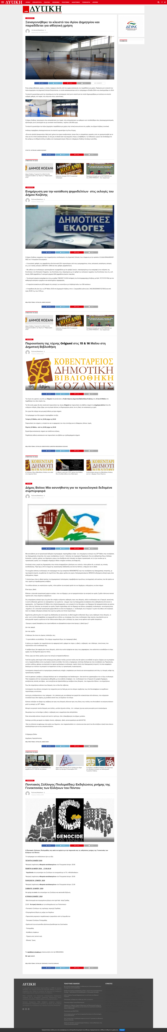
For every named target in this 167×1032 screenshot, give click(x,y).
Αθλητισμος (76, 2)
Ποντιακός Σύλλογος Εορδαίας (50, 963)
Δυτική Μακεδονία (39, 30)
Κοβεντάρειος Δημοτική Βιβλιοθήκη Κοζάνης (54, 446)
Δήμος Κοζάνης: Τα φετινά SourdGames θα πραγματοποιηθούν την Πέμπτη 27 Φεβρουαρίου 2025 (38, 175)
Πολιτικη (47, 2)
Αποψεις (95, 2)
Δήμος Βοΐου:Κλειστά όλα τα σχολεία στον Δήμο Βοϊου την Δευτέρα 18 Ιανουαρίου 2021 (69, 768)
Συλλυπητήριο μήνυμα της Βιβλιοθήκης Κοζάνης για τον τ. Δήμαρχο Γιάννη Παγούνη (99, 473)
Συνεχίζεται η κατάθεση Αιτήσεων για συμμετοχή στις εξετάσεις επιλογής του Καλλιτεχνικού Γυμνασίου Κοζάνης (99, 769)
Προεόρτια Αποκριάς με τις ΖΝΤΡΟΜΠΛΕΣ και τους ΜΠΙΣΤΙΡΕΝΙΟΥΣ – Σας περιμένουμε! (99, 177)
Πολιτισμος (65, 2)
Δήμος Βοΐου (45, 741)
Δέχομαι (122, 1030)
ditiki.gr (34, 150)
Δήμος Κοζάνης (41, 150)
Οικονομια (55, 2)
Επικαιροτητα (37, 2)
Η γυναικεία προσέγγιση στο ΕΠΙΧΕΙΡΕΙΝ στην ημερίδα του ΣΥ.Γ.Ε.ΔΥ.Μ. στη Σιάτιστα (38, 768)
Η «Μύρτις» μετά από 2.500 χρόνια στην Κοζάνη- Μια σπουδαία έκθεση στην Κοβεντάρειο (69, 473)
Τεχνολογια (86, 2)
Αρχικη (28, 2)
